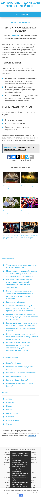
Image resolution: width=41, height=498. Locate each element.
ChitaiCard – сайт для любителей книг (20, 4)
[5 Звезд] (30, 160)
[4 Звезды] (29, 160)
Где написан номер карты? (16, 376)
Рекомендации (24, 23)
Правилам (32, 436)
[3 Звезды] (27, 160)
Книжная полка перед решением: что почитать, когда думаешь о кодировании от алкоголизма (22, 316)
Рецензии (10, 417)
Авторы (9, 399)
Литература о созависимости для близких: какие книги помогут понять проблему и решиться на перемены (20, 308)
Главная (14, 23)
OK (21, 495)
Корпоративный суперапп (16, 302)
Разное (9, 410)
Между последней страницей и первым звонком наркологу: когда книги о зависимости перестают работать (21, 273)
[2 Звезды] (25, 160)
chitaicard (15, 35)
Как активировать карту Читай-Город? (21, 373)
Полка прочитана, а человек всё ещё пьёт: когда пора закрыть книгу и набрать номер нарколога (22, 336)
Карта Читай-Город (13, 363)
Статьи (9, 424)
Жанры (9, 406)
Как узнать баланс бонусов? (17, 380)
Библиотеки (10, 402)
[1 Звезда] (24, 160)
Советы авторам (12, 420)
